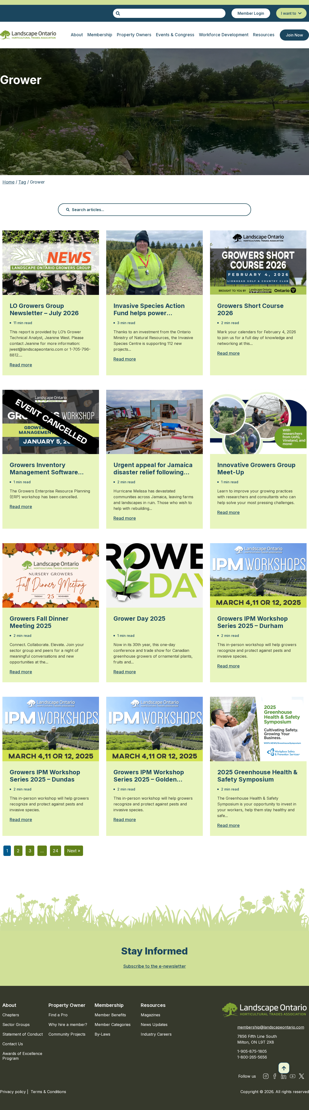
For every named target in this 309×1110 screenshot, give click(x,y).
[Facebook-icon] (274, 1076)
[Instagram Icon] (265, 1076)
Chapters (10, 1014)
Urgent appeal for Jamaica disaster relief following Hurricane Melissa (153, 468)
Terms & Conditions (48, 1091)
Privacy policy (13, 1091)
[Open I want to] (300, 13)
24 (55, 850)
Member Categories (113, 1024)
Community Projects (67, 1034)
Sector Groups (16, 1024)
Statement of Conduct (22, 1034)
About (9, 1005)
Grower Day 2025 (139, 618)
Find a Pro (58, 1014)
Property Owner (67, 1005)
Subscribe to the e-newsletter (154, 966)
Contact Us (12, 1043)
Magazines (150, 1014)
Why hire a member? (68, 1024)
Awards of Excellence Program (22, 1056)
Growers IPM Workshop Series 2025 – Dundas (45, 775)
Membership (109, 1005)
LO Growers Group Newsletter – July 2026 (44, 309)
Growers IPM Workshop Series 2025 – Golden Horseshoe (148, 775)
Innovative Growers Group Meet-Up (256, 468)
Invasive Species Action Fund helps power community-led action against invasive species (150, 309)
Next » (73, 850)
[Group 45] (301, 1076)
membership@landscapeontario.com (270, 1027)
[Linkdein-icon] (283, 1076)
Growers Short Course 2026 (250, 309)
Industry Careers (156, 1034)
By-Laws (102, 1034)
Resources (153, 1005)
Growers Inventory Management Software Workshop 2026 (44, 468)
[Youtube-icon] (292, 1076)
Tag (22, 182)
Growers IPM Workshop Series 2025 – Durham (252, 622)
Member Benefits (110, 1014)
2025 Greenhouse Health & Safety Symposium (257, 775)
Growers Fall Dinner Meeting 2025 (39, 622)
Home (8, 182)
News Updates (154, 1024)
